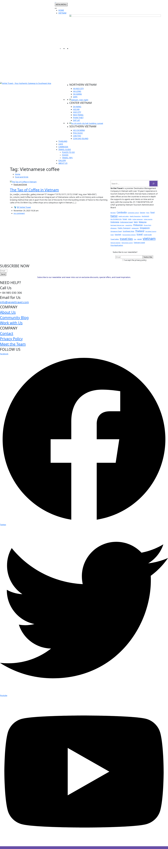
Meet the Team (13, 344)
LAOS (60, 144)
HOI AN (76, 109)
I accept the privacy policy (135, 260)
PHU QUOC (78, 133)
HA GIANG (77, 94)
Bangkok (113, 212)
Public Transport (124, 228)
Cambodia (122, 212)
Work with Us (11, 322)
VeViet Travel (24, 207)
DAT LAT (76, 120)
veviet (139, 239)
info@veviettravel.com (14, 302)
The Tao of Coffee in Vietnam (34, 189)
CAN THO (77, 136)
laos (136, 222)
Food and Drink (21, 177)
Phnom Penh (147, 225)
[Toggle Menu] (56, 8)
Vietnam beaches (115, 243)
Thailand (139, 231)
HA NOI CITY (78, 88)
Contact (6, 333)
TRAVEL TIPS (67, 158)
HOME (61, 10)
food (152, 212)
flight (147, 212)
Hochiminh (145, 216)
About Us (8, 312)
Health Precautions (135, 216)
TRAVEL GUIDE (64, 149)
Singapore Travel (116, 231)
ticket (112, 235)
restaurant (135, 228)
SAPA (75, 97)
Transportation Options (129, 235)
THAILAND (62, 141)
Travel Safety (115, 239)
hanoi (114, 216)
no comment (19, 213)
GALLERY (62, 160)
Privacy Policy (11, 338)
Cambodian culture (133, 212)
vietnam (149, 238)
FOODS (65, 155)
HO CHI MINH (79, 130)
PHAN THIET (78, 117)
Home (17, 174)
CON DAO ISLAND (80, 138)
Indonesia (115, 222)
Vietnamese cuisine (127, 243)
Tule (135, 239)
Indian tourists (148, 219)
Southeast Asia (128, 231)
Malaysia (142, 222)
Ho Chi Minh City (116, 219)
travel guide (148, 235)
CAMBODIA (63, 147)
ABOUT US (62, 163)
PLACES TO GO (68, 152)
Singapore (145, 227)
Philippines (138, 225)
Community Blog (14, 317)
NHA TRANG (78, 115)
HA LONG (77, 91)
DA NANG (77, 106)
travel (140, 234)
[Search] (153, 183)
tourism (118, 234)
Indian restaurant (137, 219)
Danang (142, 213)
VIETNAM (62, 13)
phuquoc (114, 228)
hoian (125, 219)
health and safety (124, 216)
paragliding (128, 225)
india (129, 219)
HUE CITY (77, 112)
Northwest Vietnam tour (117, 225)
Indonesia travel (126, 222)
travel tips (126, 239)
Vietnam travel (139, 242)
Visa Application (117, 245)
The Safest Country (150, 231)
